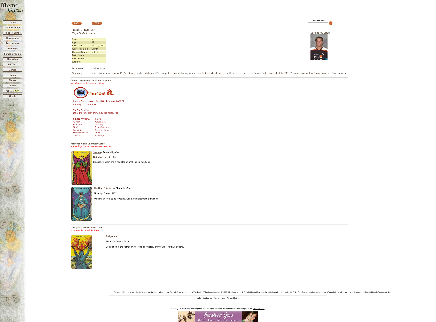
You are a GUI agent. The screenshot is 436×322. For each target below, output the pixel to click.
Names (12, 80)
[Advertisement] (230, 8)
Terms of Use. (258, 309)
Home (13, 22)
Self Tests (12, 64)
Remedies (12, 59)
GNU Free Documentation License (307, 292)
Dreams (13, 85)
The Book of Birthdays (202, 292)
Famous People (12, 54)
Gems (13, 75)
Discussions (12, 43)
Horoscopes (12, 38)
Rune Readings (13, 33)
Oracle (12, 96)
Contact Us (207, 298)
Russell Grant (175, 292)
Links (199, 298)
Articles (10, 91)
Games (12, 69)
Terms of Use (219, 298)
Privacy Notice (233, 298)
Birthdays (12, 48)
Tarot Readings (12, 27)
